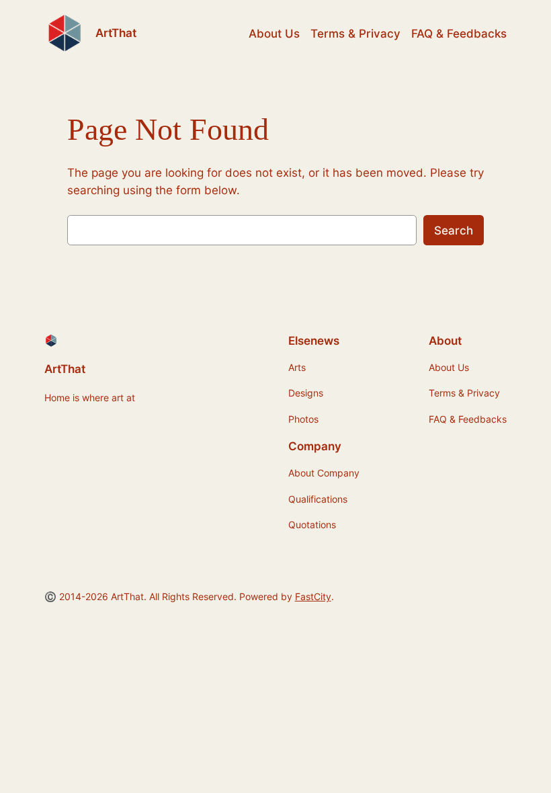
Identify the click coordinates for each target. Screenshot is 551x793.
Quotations (312, 524)
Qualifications (317, 499)
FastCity (313, 596)
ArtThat (115, 33)
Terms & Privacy (355, 33)
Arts (297, 367)
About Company (323, 472)
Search (453, 230)
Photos (303, 419)
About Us (274, 33)
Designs (305, 393)
